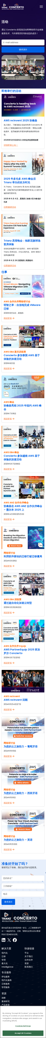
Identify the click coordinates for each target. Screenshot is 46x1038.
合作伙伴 (29, 959)
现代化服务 (7, 980)
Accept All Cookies (23, 1033)
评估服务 (6, 976)
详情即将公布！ (11, 145)
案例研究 (6, 1001)
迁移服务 (6, 983)
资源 (27, 963)
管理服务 (6, 987)
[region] (23, 1022)
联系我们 (29, 966)
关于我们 (29, 956)
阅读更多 (8, 318)
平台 (27, 952)
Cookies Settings (23, 1026)
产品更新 (6, 1004)
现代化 (5, 952)
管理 (4, 959)
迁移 (4, 956)
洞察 (4, 997)
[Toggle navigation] (41, 6)
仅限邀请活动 (10, 207)
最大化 (5, 963)
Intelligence (7, 966)
